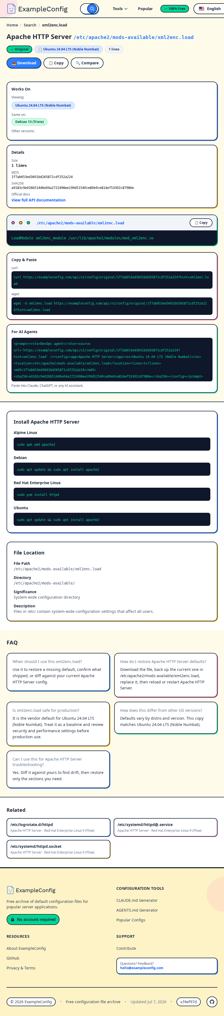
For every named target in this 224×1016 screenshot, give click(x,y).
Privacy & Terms (21, 967)
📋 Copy (56, 62)
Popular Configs (130, 919)
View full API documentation (38, 200)
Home (12, 25)
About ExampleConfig (26, 948)
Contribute (126, 948)
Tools (118, 8)
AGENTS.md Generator (137, 910)
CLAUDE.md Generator (137, 900)
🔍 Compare (87, 62)
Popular (145, 8)
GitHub (13, 958)
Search (30, 25)
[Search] (92, 9)
